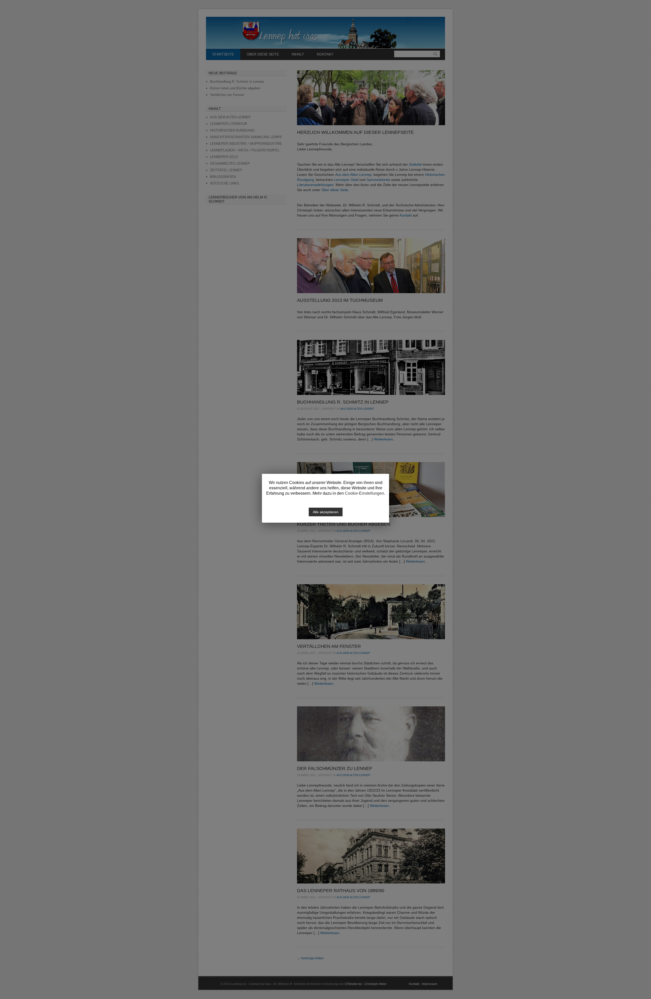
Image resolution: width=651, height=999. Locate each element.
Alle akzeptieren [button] (325, 512)
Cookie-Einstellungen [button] (364, 493)
